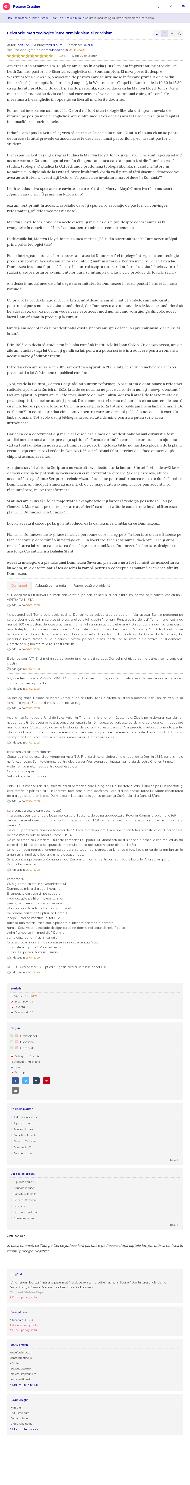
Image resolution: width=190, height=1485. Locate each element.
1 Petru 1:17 (16, 1235)
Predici (44, 18)
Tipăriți (18, 1067)
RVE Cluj (16, 1407)
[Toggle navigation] (183, 6)
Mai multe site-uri (25, 1385)
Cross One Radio (21, 1423)
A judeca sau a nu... (25, 1123)
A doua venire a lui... (26, 1117)
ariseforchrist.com (21, 1352)
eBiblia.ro (16, 1363)
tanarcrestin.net (20, 1379)
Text (34, 18)
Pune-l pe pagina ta (24, 1297)
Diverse (88, 45)
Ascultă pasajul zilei (25, 1325)
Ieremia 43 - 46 (23, 1320)
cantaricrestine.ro (21, 1357)
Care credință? (22, 1147)
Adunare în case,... (25, 1129)
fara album (74, 18)
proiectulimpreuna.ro (23, 1374)
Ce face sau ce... (23, 1153)
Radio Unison (19, 1418)
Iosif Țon (58, 18)
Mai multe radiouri (26, 1429)
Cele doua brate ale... (26, 1212)
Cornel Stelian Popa (28, 1292)
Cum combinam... (24, 1218)
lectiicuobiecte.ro (20, 1368)
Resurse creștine (17, 18)
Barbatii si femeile (24, 1135)
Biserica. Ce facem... (26, 1141)
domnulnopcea (52, 50)
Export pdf (20, 1072)
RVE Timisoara (19, 1413)
